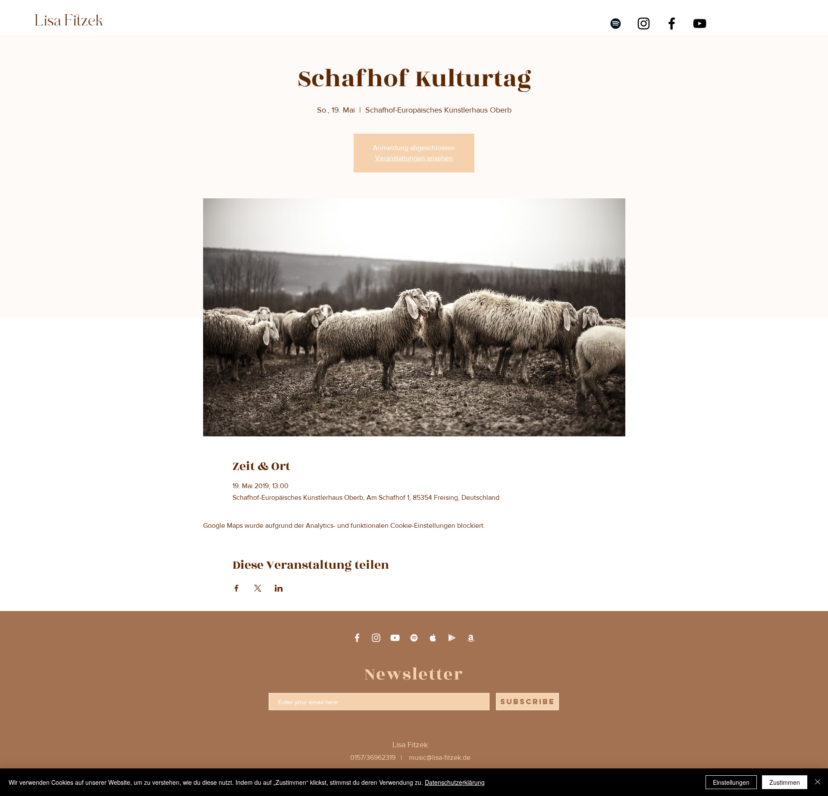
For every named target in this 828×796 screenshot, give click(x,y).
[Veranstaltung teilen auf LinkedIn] (279, 588)
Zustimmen (784, 782)
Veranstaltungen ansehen (414, 158)
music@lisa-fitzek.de (439, 757)
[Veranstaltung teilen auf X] (258, 588)
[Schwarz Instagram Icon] (644, 23)
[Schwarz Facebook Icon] (672, 23)
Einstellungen (731, 782)
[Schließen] (817, 782)
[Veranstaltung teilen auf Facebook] (236, 588)
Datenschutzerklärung (455, 782)
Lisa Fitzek (67, 21)
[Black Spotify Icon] (616, 23)
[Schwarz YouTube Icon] (700, 23)
